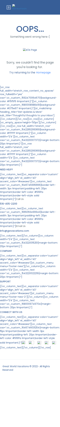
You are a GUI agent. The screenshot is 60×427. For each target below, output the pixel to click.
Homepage (43, 72)
